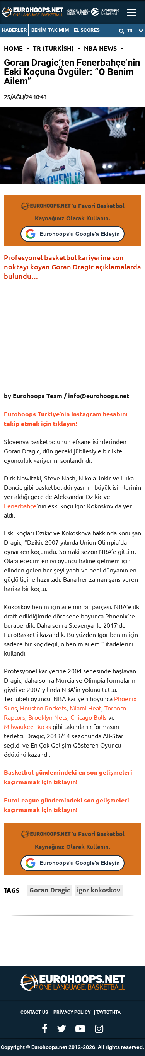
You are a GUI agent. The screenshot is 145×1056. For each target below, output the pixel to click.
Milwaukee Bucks (27, 726)
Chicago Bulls (88, 717)
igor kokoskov (98, 890)
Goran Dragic (49, 890)
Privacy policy (71, 1012)
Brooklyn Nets (47, 717)
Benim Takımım (50, 30)
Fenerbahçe (20, 505)
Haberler (14, 30)
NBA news (100, 48)
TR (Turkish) (53, 48)
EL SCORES (87, 30)
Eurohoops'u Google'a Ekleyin (80, 234)
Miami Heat (85, 708)
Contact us (34, 1012)
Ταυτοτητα (108, 1012)
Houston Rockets (43, 708)
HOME (13, 48)
